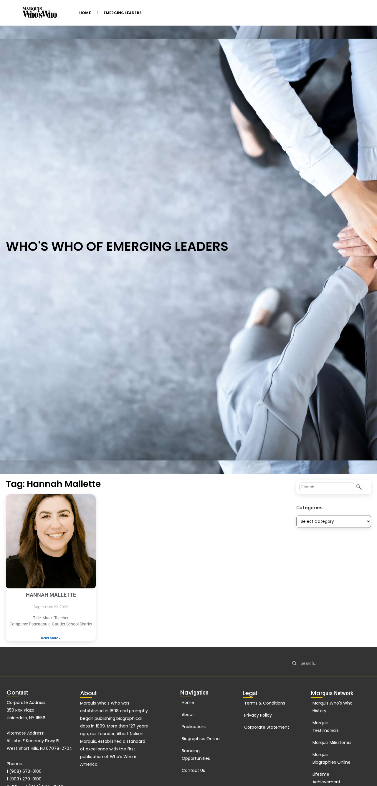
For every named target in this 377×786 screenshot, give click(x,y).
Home (85, 12)
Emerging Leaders (123, 12)
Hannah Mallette (51, 595)
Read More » (51, 638)
